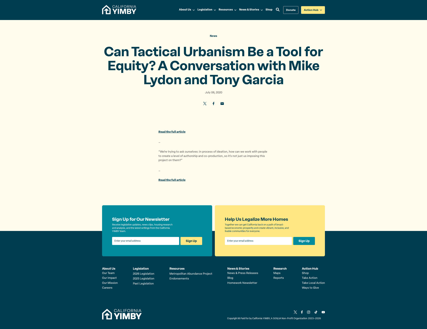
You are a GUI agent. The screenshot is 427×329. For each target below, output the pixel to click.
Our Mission (110, 283)
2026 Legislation (143, 273)
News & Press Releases (242, 273)
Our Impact (109, 278)
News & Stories (238, 268)
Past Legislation (143, 283)
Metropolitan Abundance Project (190, 273)
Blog (230, 278)
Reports (278, 278)
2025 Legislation (143, 278)
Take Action (309, 278)
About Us (108, 268)
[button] (278, 10)
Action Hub (310, 268)
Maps (277, 273)
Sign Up (191, 241)
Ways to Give (310, 287)
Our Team (108, 273)
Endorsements (179, 278)
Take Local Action (313, 283)
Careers (107, 287)
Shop (305, 273)
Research (280, 268)
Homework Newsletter (242, 283)
